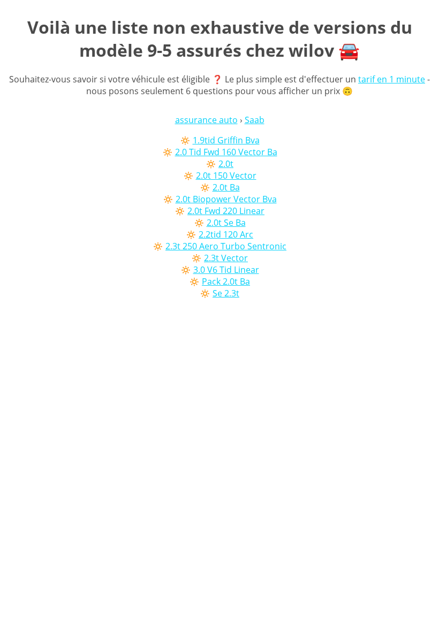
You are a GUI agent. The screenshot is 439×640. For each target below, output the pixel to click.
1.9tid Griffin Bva (226, 140)
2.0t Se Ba (226, 222)
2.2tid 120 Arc (226, 234)
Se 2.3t (226, 293)
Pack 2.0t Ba (226, 281)
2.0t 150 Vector (226, 175)
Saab (254, 120)
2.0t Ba (226, 187)
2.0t (225, 164)
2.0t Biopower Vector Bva (226, 199)
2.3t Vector (226, 258)
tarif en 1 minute (391, 79)
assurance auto (206, 120)
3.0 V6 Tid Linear (226, 270)
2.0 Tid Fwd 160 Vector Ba (226, 152)
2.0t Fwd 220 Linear (225, 211)
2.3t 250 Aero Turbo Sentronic (225, 246)
